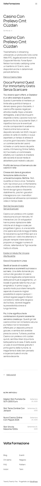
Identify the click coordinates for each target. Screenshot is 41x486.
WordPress (34, 481)
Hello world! (11, 374)
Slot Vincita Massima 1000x (10, 428)
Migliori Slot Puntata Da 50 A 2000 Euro (14, 400)
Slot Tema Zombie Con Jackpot (14, 409)
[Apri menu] (36, 3)
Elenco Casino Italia (12, 77)
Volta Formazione (11, 3)
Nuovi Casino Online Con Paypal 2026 (12, 418)
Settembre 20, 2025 (34, 400)
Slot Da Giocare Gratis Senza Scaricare (13, 207)
